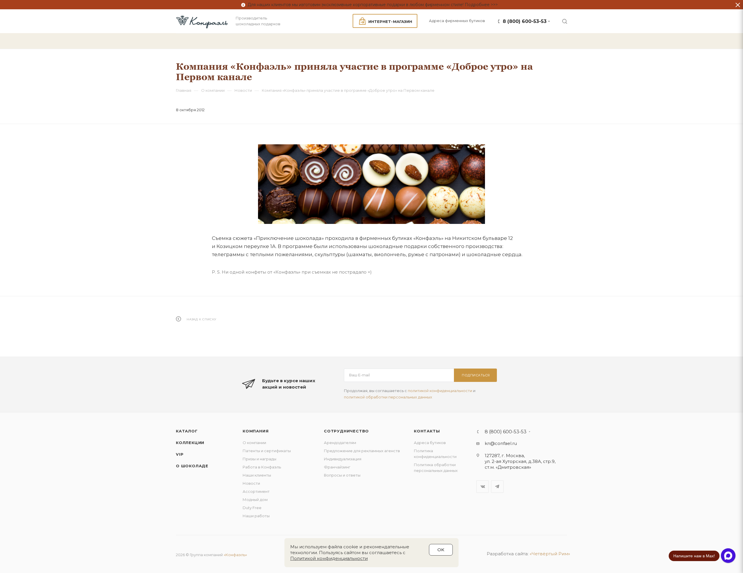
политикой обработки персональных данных (388, 397)
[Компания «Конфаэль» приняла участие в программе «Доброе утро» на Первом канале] (371, 184)
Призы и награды (259, 459)
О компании (254, 442)
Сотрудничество (346, 431)
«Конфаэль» (235, 554)
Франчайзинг (337, 467)
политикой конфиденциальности (440, 390)
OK (440, 549)
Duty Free (252, 507)
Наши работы (256, 515)
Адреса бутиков (430, 442)
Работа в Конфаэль (262, 467)
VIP (179, 454)
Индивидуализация (342, 459)
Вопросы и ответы (342, 475)
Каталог (187, 431)
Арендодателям (340, 442)
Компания (255, 431)
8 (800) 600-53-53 (525, 21)
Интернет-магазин (390, 21)
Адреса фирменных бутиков (457, 20)
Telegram (497, 486)
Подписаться (476, 375)
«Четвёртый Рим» (550, 553)
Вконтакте (482, 486)
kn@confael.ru (501, 443)
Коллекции (190, 442)
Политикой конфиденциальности (329, 558)
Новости (251, 483)
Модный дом (255, 499)
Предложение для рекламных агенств (362, 450)
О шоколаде (192, 466)
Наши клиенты (257, 475)
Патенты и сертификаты (267, 450)
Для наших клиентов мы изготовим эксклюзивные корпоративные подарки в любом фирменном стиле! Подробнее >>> (371, 4)
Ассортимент (256, 491)
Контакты (427, 431)
